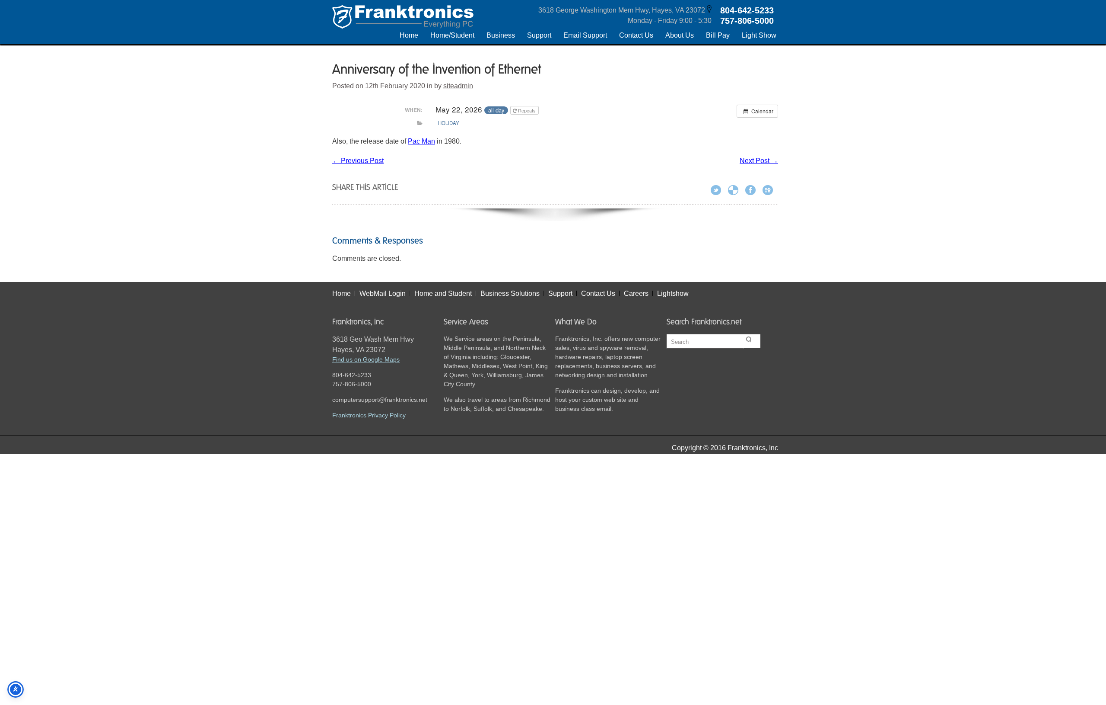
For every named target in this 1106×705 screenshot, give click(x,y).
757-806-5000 (747, 21)
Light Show (759, 35)
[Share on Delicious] (736, 191)
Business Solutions (510, 293)
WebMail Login (382, 293)
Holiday (448, 122)
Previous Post (358, 160)
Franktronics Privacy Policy (369, 415)
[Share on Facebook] (753, 191)
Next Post (759, 160)
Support (560, 293)
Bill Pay (718, 35)
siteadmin (458, 86)
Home (409, 35)
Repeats (527, 110)
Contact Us (636, 35)
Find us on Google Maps (366, 359)
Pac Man (421, 141)
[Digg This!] (770, 191)
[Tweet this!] (718, 191)
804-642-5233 (747, 10)
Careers (636, 293)
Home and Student (443, 293)
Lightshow (673, 293)
